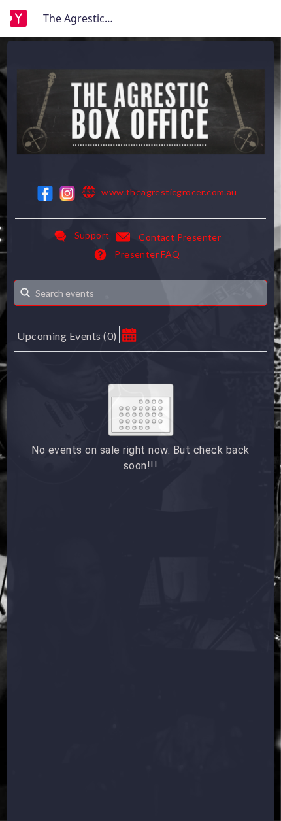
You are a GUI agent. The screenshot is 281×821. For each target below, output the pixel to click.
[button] (129, 334)
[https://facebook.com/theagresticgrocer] (45, 193)
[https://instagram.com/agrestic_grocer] (67, 193)
